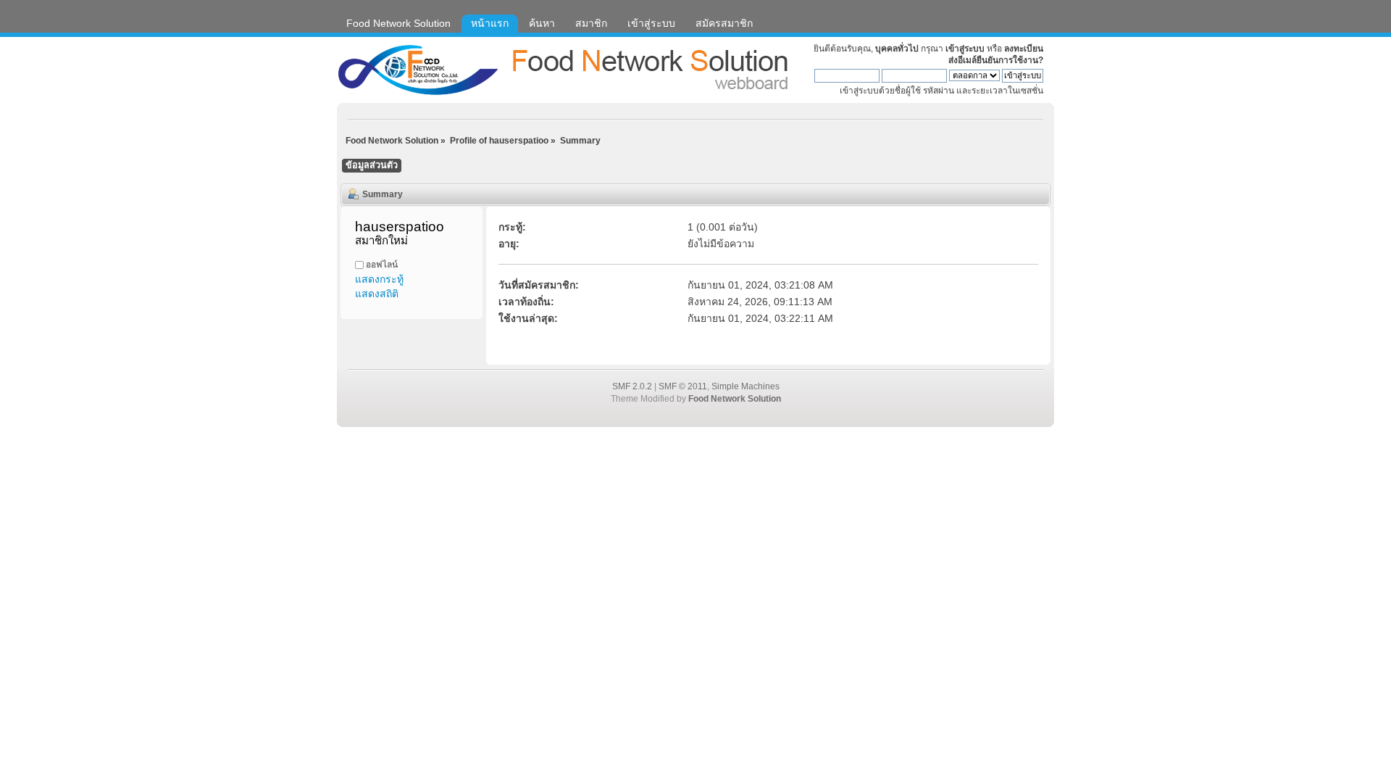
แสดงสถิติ (376, 293)
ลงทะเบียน (1023, 49)
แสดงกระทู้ (379, 279)
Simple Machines (745, 386)
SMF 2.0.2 (632, 386)
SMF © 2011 (683, 386)
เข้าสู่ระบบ (965, 49)
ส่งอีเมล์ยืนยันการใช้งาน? (995, 60)
